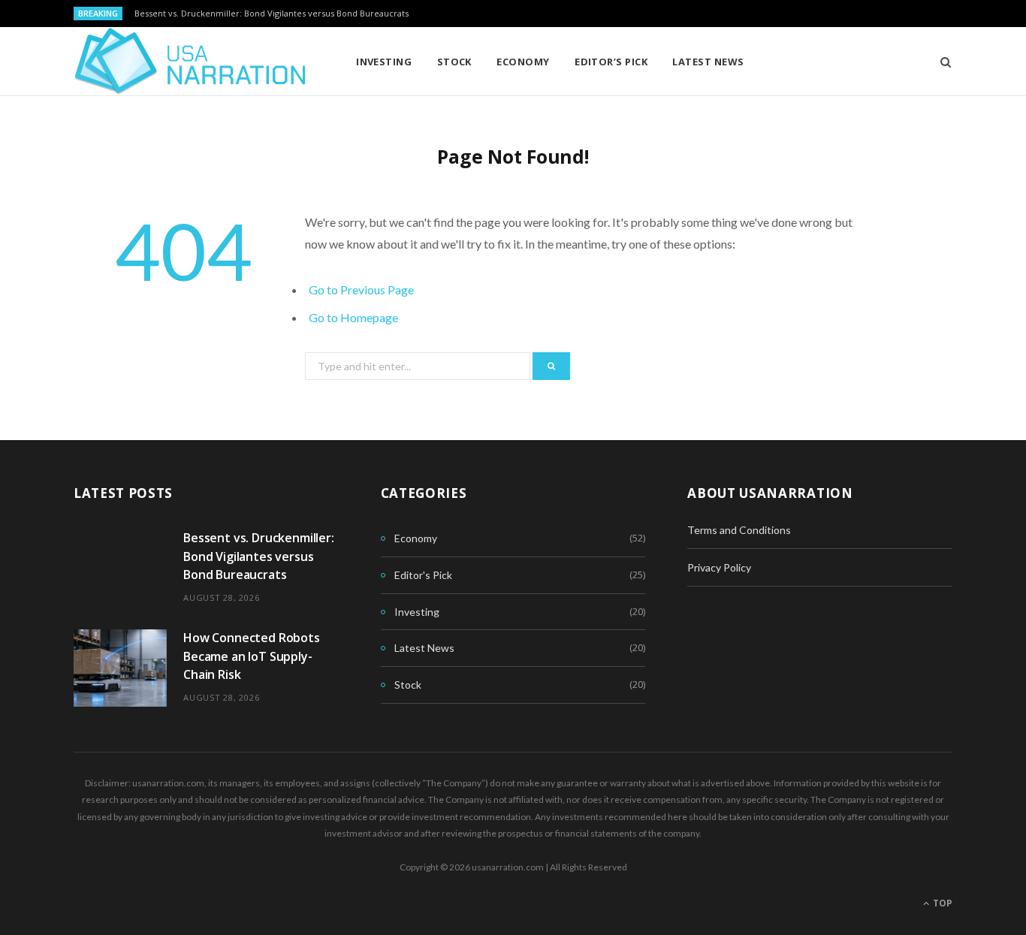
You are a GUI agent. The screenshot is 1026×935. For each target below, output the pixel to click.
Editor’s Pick (611, 61)
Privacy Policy (719, 567)
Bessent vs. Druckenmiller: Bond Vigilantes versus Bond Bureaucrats (271, 13)
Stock (454, 61)
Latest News (708, 61)
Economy (522, 61)
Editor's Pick (423, 575)
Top (941, 903)
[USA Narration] (190, 61)
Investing (384, 61)
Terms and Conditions (739, 529)
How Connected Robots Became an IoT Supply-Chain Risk (251, 656)
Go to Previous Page (361, 289)
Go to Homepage (353, 317)
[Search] (940, 61)
